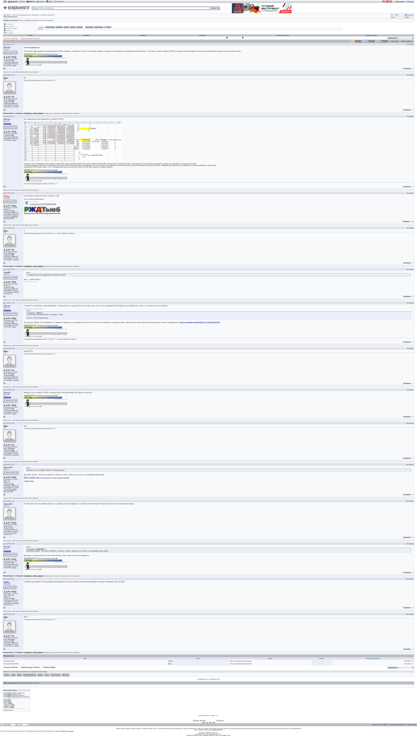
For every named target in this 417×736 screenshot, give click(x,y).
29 (48, 731)
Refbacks (6, 707)
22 (35, 731)
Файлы (50, 1)
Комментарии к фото (282, 35)
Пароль (393, 17)
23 (37, 731)
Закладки (30, 35)
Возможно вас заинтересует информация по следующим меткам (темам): (25, 671)
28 (46, 731)
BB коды (6, 699)
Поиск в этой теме (406, 41)
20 (31, 731)
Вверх (414, 724)
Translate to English (49, 667)
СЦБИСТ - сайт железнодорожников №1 (18, 15)
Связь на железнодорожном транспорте (241, 663)
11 (13, 731)
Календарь (89, 27)
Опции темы (394, 41)
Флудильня (35, 15)
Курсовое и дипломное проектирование (241, 661)
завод (13, 674)
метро (47, 674)
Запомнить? (410, 15)
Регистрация (409, 1)
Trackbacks (7, 704)
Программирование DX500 (11, 663)
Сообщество (202, 35)
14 (19, 731)
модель (40, 674)
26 (42, 731)
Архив (410, 724)
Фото (23, 1)
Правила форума (8, 710)
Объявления (59, 1)
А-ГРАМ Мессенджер (67, 731)
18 (27, 731)
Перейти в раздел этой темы (30, 38)
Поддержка (142, 35)
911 (16, 217)
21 (33, 731)
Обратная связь (377, 724)
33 (56, 731)
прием (19, 674)
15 (21, 731)
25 (40, 731)
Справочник (220, 720)
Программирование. (9, 661)
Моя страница (9, 24)
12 (15, 731)
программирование (29, 674)
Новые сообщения (10, 26)
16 (23, 731)
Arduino (6, 674)
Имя (392, 14)
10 (11, 731)
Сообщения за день (371, 35)
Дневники (41, 1)
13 (17, 731)
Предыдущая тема (203, 679)
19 (29, 731)
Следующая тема (214, 679)
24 (39, 731)
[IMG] (5, 702)
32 (54, 731)
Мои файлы (8, 28)
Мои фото (8, 30)
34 (58, 731)
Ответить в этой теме (11, 38)
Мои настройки (9, 32)
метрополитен (55, 674)
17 (25, 731)
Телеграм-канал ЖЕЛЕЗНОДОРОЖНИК (43, 204)
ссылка (411, 44)
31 (52, 731)
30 (50, 731)
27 (44, 731)
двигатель (65, 674)
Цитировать (407, 68)
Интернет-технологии (47, 15)
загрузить (14, 28)
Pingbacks (6, 706)
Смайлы (6, 701)
